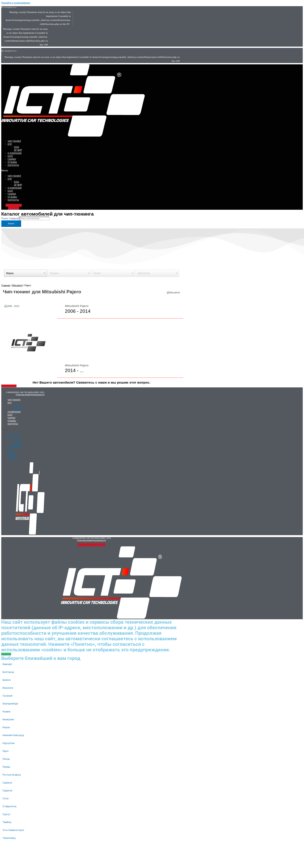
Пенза (6, 758)
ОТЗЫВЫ (12, 162)
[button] (64, 170)
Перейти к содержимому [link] (15, 2)
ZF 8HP (18, 150)
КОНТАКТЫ (13, 165)
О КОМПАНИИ (15, 153)
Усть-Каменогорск (13, 830)
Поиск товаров (9, 218)
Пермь (6, 766)
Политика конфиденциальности (30, 395)
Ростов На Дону (12, 774)
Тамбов (7, 822)
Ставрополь (9, 806)
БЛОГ (10, 156)
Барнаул (7, 664)
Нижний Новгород (13, 735)
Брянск (7, 679)
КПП (10, 144)
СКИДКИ (12, 159)
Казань (6, 711)
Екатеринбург (11, 703)
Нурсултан (9, 743)
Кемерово (8, 719)
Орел (6, 750)
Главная (5, 285)
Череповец (9, 837)
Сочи (6, 798)
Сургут (7, 814)
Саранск (7, 782)
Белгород (8, 671)
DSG (16, 147)
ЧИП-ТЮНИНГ (14, 141)
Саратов (7, 790)
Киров (6, 727)
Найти (11, 223)
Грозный (7, 695)
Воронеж (8, 687)
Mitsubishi (17, 285)
